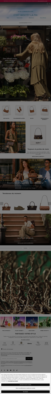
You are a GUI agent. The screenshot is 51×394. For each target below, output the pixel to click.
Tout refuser (25, 391)
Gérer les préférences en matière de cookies (25, 388)
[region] (25, 383)
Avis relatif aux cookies (13, 381)
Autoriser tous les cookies (25, 384)
